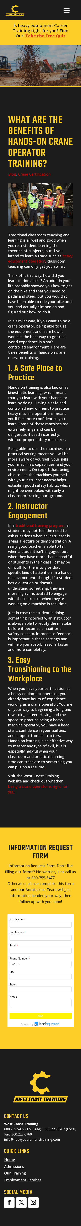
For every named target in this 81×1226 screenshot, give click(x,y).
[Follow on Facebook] (9, 1202)
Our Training (15, 1173)
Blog (12, 174)
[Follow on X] (21, 1202)
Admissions (14, 1166)
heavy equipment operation (40, 258)
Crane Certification (34, 174)
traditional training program (40, 525)
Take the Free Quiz (45, 36)
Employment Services (23, 1179)
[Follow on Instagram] (33, 1202)
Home (9, 1159)
